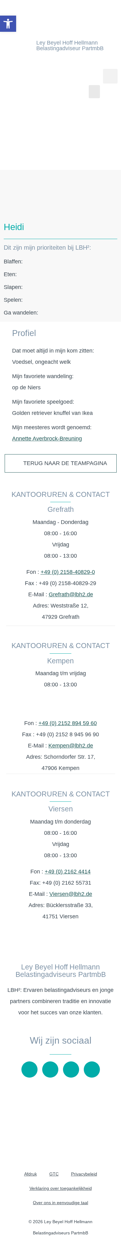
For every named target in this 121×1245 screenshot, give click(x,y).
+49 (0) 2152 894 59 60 (67, 723)
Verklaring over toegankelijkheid (60, 1188)
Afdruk (30, 1173)
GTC (54, 1173)
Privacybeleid (84, 1173)
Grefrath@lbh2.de (71, 594)
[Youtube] (29, 1069)
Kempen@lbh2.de (70, 746)
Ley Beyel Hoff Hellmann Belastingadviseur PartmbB (70, 45)
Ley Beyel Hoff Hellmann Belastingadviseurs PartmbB (61, 970)
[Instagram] (50, 1069)
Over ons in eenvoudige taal (60, 1202)
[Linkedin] (92, 1069)
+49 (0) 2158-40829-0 (68, 572)
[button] (94, 91)
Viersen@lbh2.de (70, 894)
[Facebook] (71, 1069)
